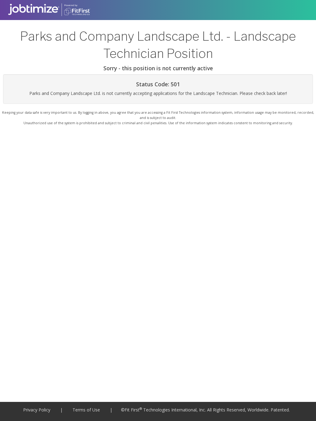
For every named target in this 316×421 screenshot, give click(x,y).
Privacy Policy (36, 410)
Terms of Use (86, 410)
